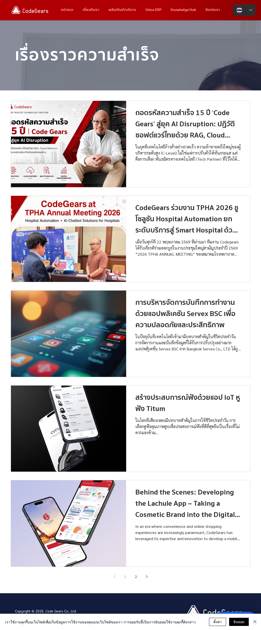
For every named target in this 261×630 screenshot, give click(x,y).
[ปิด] (255, 622)
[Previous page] (114, 576)
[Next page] (146, 576)
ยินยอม (238, 621)
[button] (183, 10)
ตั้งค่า (217, 621)
